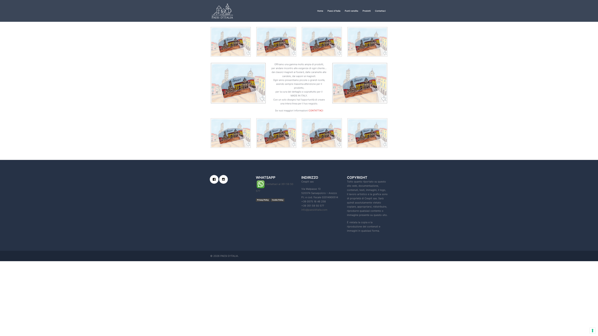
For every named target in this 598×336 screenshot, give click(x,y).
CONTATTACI (315, 110)
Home (320, 10)
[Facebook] (215, 179)
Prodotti (367, 10)
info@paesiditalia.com (314, 209)
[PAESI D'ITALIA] (222, 10)
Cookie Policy (277, 200)
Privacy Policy (263, 200)
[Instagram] (224, 179)
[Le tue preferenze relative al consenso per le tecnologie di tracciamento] (593, 331)
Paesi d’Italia (333, 10)
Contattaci (380, 10)
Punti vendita (351, 10)
